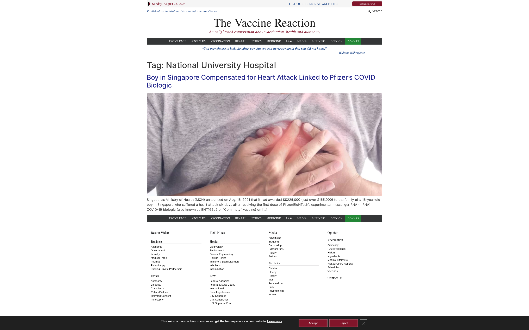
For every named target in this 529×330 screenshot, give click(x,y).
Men (271, 279)
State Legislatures (220, 292)
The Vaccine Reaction (265, 22)
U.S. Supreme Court (221, 303)
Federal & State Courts (222, 284)
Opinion (337, 41)
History (272, 252)
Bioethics (156, 284)
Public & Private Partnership (166, 269)
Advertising (275, 238)
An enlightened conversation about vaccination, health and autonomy (264, 31)
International (217, 288)
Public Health (276, 290)
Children (273, 268)
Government (158, 250)
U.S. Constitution (219, 299)
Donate (353, 41)
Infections (215, 265)
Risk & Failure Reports (340, 263)
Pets (271, 287)
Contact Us (335, 278)
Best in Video (160, 232)
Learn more (274, 321)
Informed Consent (161, 296)
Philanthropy (158, 265)
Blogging (274, 241)
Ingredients (334, 256)
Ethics (256, 41)
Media (302, 41)
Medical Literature (338, 260)
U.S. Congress (218, 296)
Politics (273, 256)
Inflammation (217, 269)
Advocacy (333, 245)
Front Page (177, 41)
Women (273, 294)
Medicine (274, 41)
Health (241, 41)
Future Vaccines (337, 248)
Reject (344, 323)
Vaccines (333, 271)
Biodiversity (216, 246)
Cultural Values (159, 292)
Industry (155, 254)
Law (289, 41)
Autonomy (156, 281)
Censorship (275, 245)
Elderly (272, 272)
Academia (156, 246)
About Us (198, 41)
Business (319, 41)
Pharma (155, 261)
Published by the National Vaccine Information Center (182, 11)
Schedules (334, 267)
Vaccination (220, 41)
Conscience (157, 288)
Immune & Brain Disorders (224, 261)
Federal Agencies (219, 281)
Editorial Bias (276, 249)
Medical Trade (159, 258)
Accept (313, 323)
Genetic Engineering (221, 254)
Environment (217, 250)
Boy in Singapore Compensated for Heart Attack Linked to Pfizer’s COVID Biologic (261, 81)
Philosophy (157, 299)
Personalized (276, 283)
